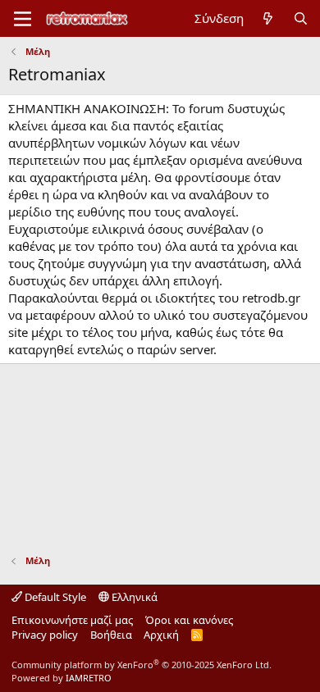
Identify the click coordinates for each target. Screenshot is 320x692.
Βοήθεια (111, 634)
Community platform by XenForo (141, 664)
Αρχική (161, 634)
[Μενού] (22, 18)
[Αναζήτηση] (301, 18)
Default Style (54, 597)
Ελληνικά (133, 597)
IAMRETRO (89, 678)
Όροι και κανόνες (189, 619)
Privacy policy (44, 634)
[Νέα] (268, 18)
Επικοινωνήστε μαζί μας (72, 619)
